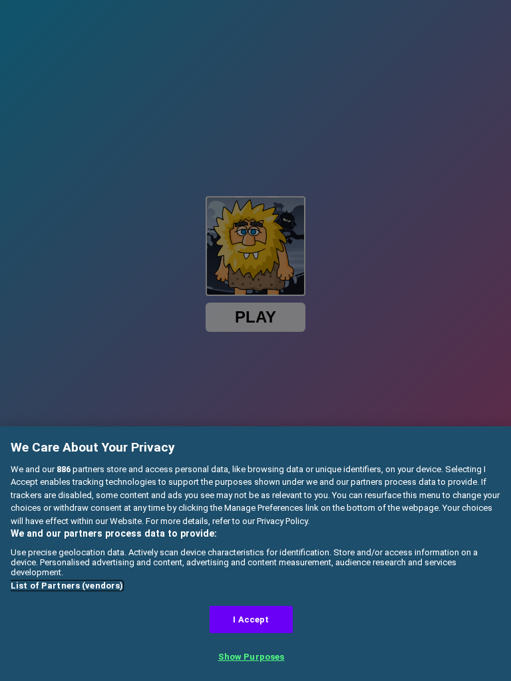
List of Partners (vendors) (67, 586)
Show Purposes (251, 657)
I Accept (251, 619)
